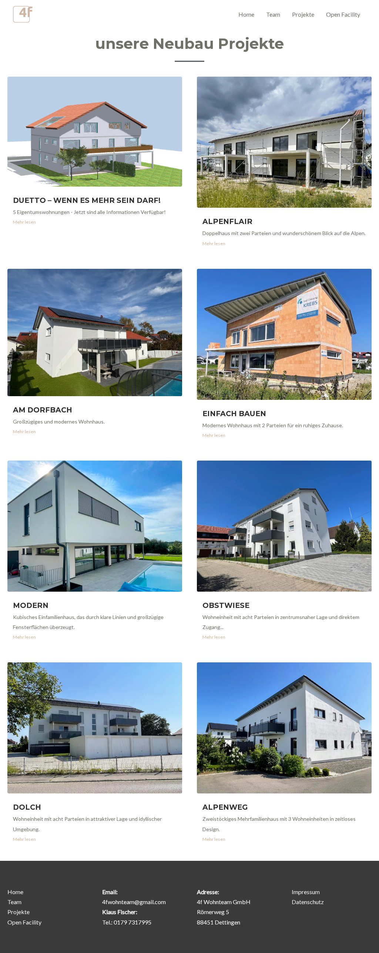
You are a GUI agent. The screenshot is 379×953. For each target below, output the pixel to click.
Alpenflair (227, 221)
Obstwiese (225, 605)
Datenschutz (308, 901)
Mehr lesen (24, 222)
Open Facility (343, 14)
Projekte (303, 14)
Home (246, 14)
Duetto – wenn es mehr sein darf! (87, 200)
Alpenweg (225, 807)
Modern (30, 605)
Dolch (27, 807)
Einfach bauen (234, 413)
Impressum (306, 891)
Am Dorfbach (42, 409)
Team (273, 14)
